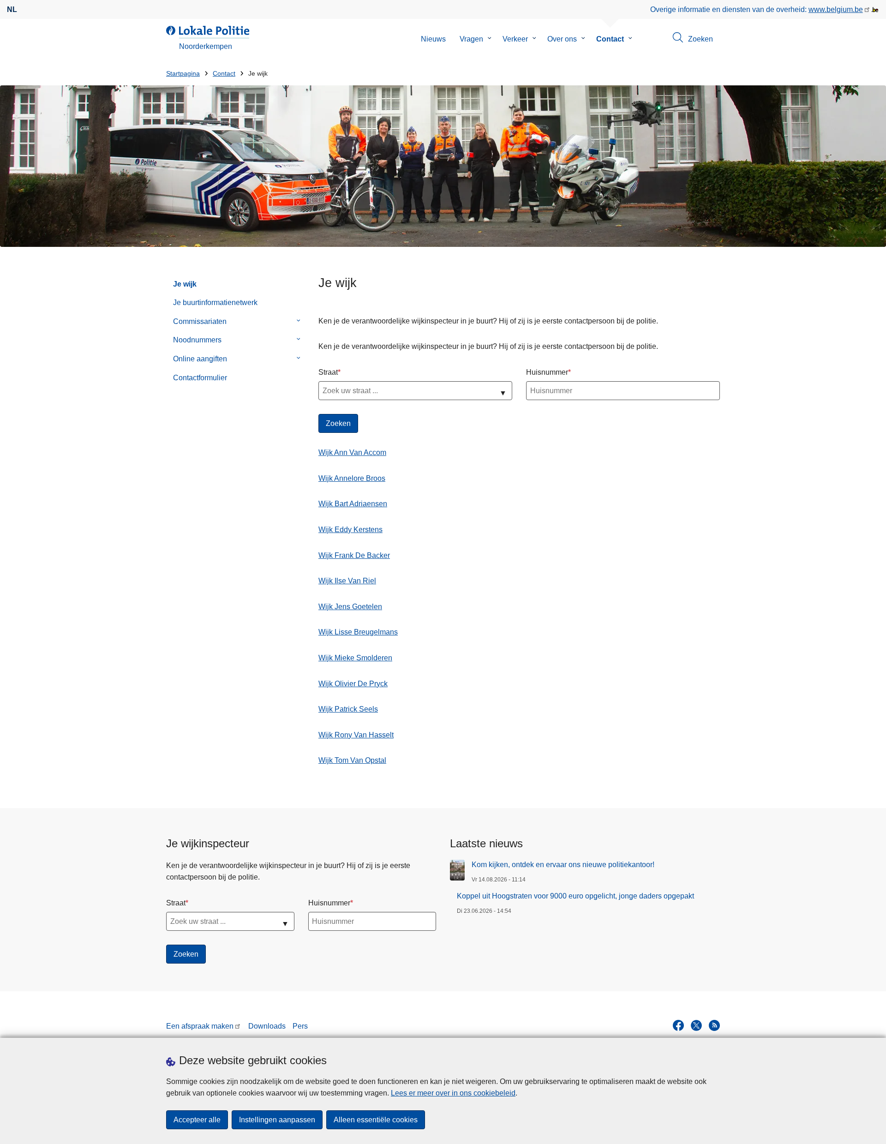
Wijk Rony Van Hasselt (356, 735)
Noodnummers (197, 340)
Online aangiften (200, 359)
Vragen (471, 39)
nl (12, 9)
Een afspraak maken (199, 1026)
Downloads (267, 1026)
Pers (300, 1026)
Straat (328, 372)
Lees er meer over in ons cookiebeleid (453, 1093)
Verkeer (515, 39)
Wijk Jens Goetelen (350, 607)
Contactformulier (200, 378)
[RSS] (714, 1025)
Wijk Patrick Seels (348, 709)
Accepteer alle (197, 1120)
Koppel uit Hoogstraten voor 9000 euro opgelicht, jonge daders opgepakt (575, 896)
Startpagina (183, 73)
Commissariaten (200, 321)
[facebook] (678, 1025)
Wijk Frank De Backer (354, 555)
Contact (610, 39)
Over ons (562, 39)
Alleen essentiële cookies (376, 1120)
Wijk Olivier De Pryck (353, 684)
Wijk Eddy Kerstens (350, 529)
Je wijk (185, 284)
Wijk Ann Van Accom (352, 452)
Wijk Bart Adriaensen (352, 504)
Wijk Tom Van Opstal (352, 760)
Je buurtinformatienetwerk (215, 302)
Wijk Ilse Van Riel (347, 581)
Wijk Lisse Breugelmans (358, 632)
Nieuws (433, 39)
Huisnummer (547, 372)
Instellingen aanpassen (277, 1120)
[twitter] (696, 1025)
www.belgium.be (835, 9)
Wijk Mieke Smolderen (355, 658)
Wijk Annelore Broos (351, 478)
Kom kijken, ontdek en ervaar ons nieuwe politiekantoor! (563, 864)
